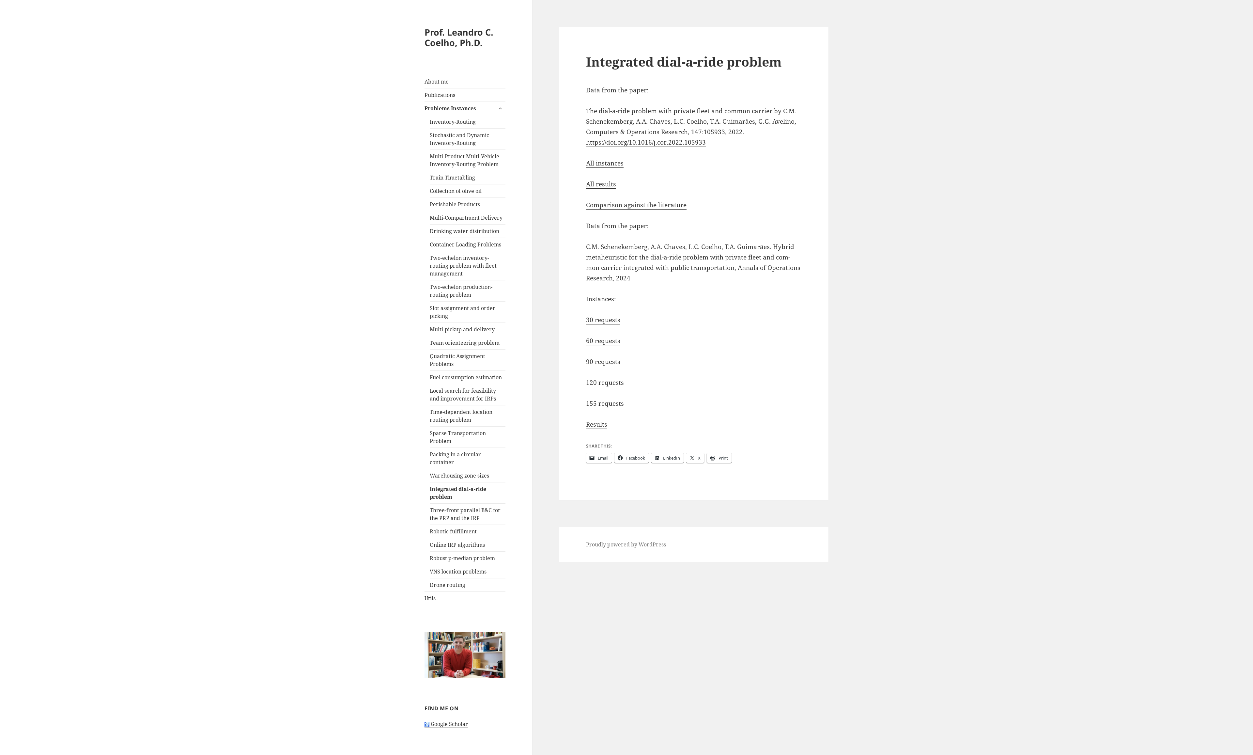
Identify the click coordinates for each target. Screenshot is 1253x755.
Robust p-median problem (462, 558)
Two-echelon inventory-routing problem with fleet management (463, 265)
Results (596, 424)
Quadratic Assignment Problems (457, 360)
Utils (430, 598)
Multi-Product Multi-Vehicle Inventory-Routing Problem (464, 160)
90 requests (603, 361)
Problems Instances (450, 108)
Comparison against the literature (636, 205)
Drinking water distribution (464, 231)
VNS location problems (458, 571)
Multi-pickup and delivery (462, 329)
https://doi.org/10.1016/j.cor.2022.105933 (646, 142)
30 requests (603, 320)
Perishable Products (455, 204)
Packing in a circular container (455, 458)
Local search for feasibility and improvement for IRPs (463, 394)
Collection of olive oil (456, 191)
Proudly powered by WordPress (626, 544)
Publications (440, 95)
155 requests (605, 403)
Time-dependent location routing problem (461, 415)
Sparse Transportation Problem (458, 437)
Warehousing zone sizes (459, 475)
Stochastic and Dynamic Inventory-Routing (459, 139)
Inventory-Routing (453, 121)
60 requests (603, 341)
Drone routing (447, 585)
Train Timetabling (452, 177)
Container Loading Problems (465, 244)
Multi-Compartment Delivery (466, 217)
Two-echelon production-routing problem (461, 290)
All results (601, 184)
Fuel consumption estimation (466, 377)
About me (437, 81)
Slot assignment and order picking (462, 312)
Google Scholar (448, 724)
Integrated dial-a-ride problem (458, 492)
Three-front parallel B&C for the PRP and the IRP (465, 514)
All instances (605, 163)
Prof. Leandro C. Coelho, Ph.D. (459, 37)
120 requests (605, 382)
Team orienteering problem (465, 342)
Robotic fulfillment (453, 531)
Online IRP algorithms (457, 544)
